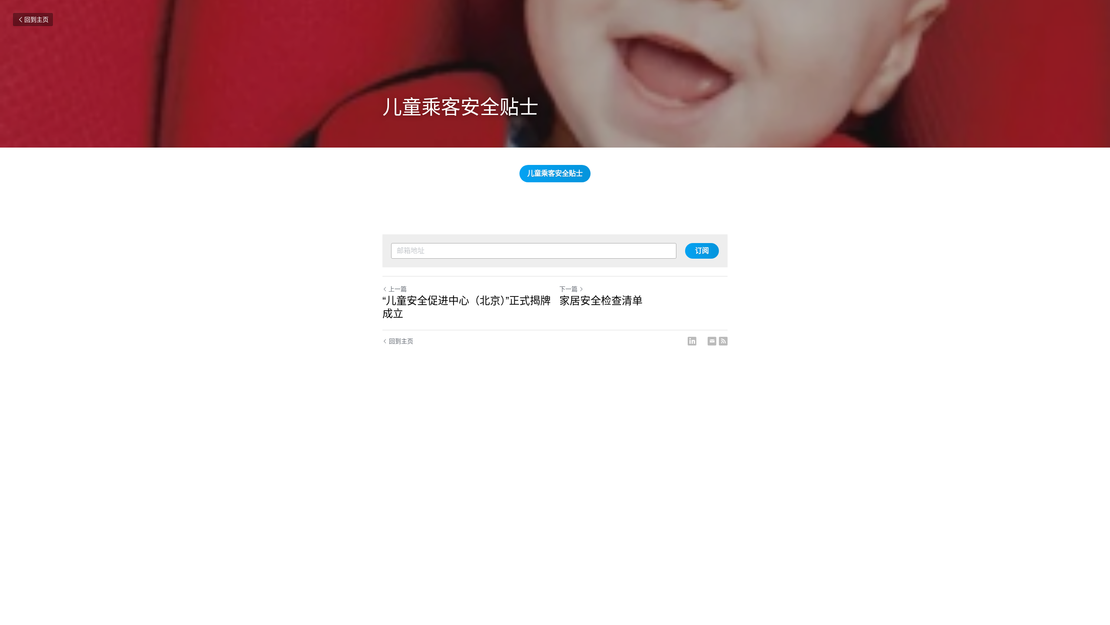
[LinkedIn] (692, 341)
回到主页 (36, 19)
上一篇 (397, 289)
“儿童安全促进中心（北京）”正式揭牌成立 (466, 307)
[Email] (712, 341)
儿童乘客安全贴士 (555, 173)
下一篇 (568, 289)
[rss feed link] (723, 341)
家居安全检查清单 (601, 300)
